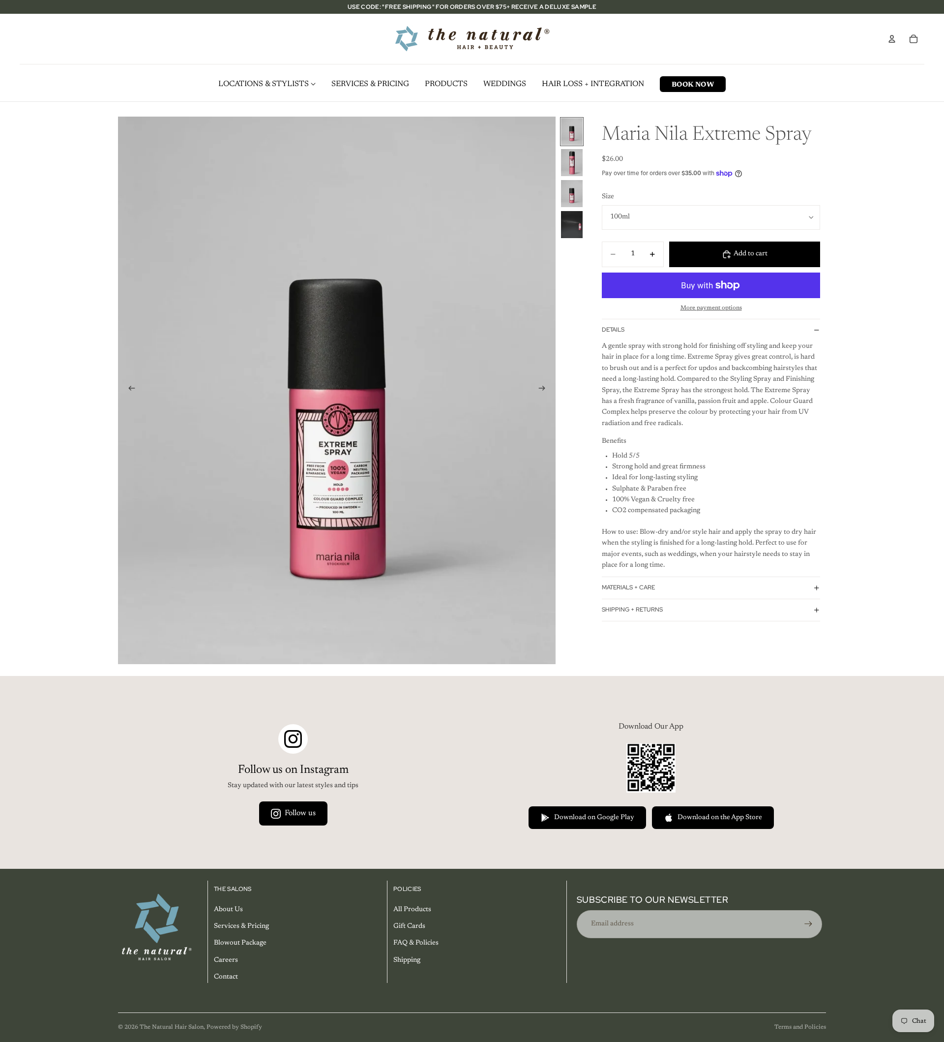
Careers (226, 960)
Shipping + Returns (632, 609)
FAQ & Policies (416, 943)
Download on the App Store (720, 817)
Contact (226, 977)
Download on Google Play (594, 817)
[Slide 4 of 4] (572, 224)
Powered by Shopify (234, 1027)
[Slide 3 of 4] (572, 193)
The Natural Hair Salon (172, 1027)
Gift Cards (409, 926)
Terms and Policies (800, 1027)
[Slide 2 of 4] (572, 162)
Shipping (406, 960)
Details (613, 330)
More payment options (711, 308)
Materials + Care (628, 587)
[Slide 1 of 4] (572, 131)
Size (608, 196)
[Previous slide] (129, 390)
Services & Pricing (241, 926)
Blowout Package (240, 943)
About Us (228, 909)
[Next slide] (545, 390)
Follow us (300, 813)
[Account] (892, 39)
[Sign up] (808, 924)
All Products (412, 909)
